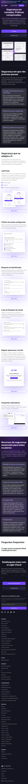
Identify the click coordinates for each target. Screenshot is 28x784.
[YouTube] (14, 612)
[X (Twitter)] (8, 612)
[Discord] (2, 612)
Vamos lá (24, 1)
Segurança (3, 771)
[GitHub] (5, 612)
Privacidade (4, 778)
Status (2, 773)
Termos (3, 775)
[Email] (11, 612)
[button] (14, 549)
